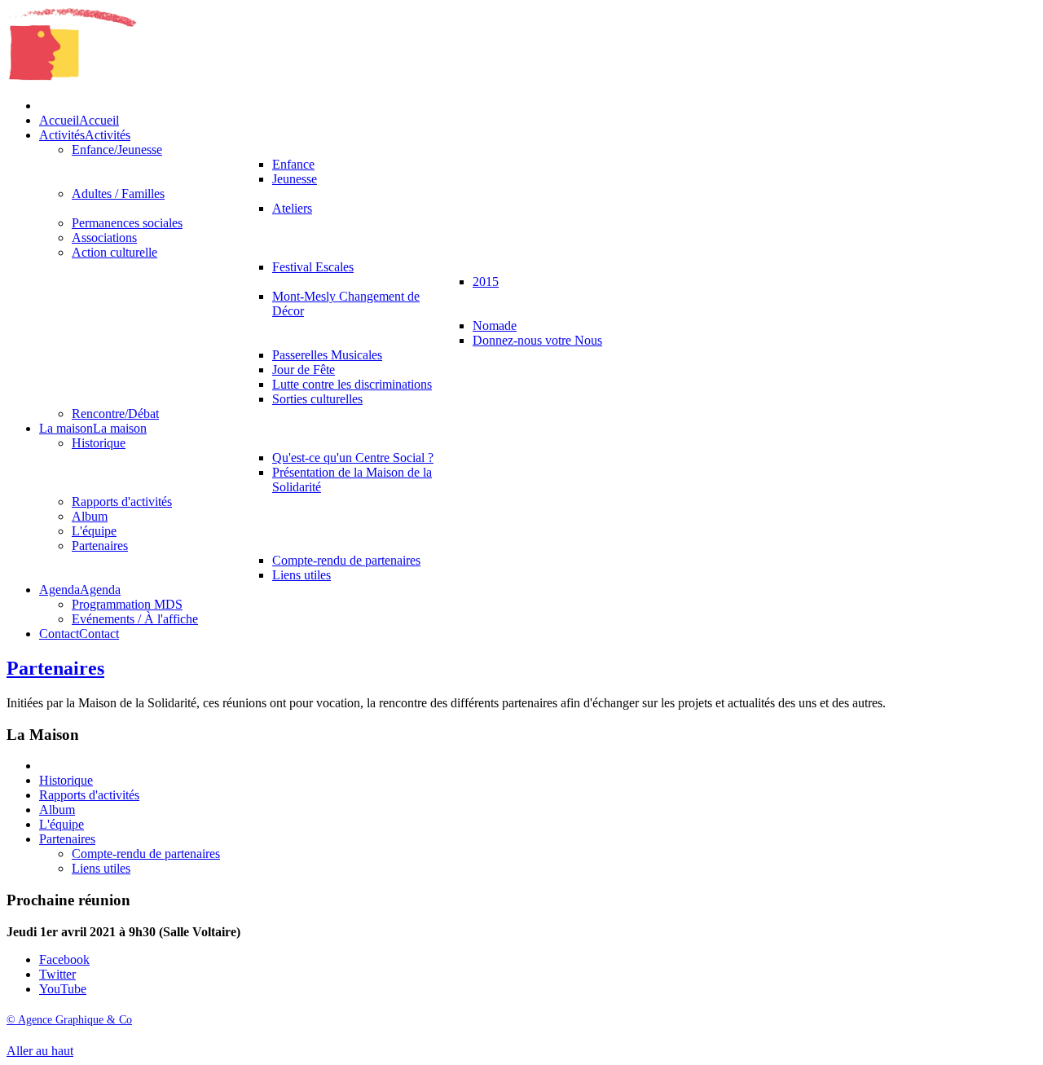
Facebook (64, 959)
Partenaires (55, 668)
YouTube (62, 989)
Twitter (57, 974)
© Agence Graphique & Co (69, 1020)
